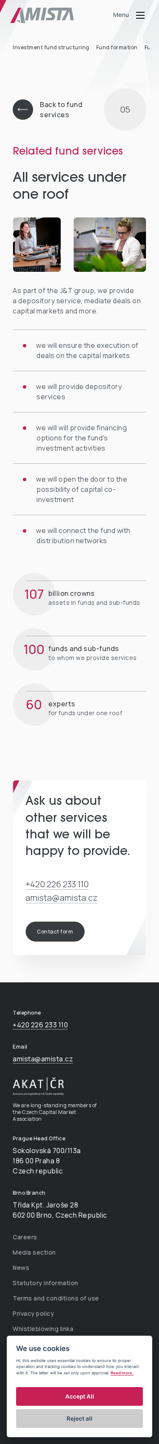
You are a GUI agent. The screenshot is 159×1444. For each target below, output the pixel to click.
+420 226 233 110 (57, 884)
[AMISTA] (52, 15)
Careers (25, 1237)
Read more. (122, 1373)
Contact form (55, 931)
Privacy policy (33, 1313)
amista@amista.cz (61, 897)
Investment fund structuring (51, 47)
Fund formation (117, 47)
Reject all (79, 1418)
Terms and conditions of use (56, 1298)
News (21, 1268)
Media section (34, 1252)
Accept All (79, 1396)
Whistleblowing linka (43, 1329)
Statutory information (45, 1283)
